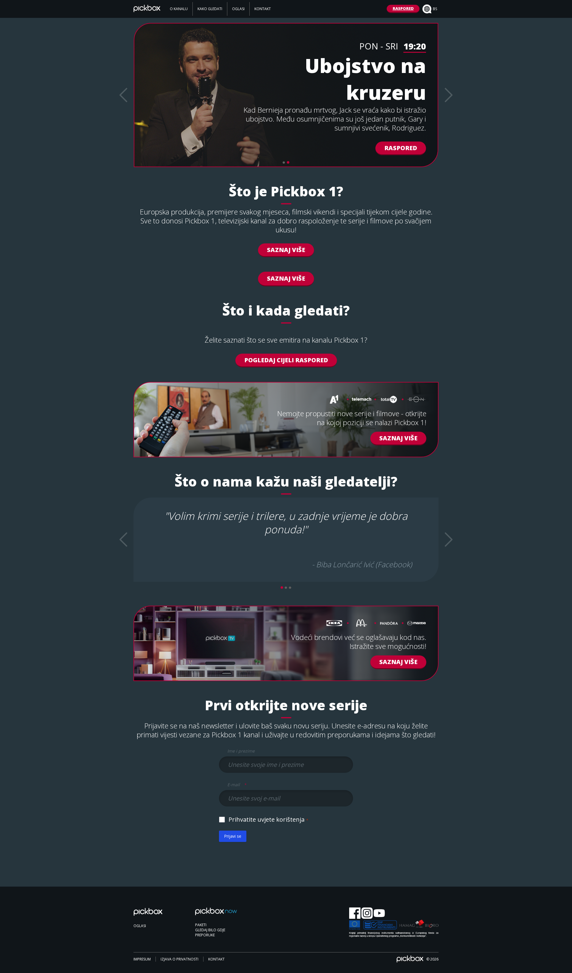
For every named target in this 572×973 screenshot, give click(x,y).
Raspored (400, 148)
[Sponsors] (394, 929)
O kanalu (179, 8)
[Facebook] (354, 913)
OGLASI (238, 8)
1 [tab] (283, 162)
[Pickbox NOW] (216, 914)
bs (435, 8)
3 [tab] (290, 587)
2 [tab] (288, 162)
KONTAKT (262, 8)
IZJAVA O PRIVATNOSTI (179, 959)
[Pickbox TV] (154, 915)
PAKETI (200, 924)
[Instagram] (367, 913)
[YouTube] (379, 913)
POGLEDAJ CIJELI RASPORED (286, 360)
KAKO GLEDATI (210, 8)
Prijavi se (232, 836)
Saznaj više (398, 662)
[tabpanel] (286, 95)
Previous (123, 95)
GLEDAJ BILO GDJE (210, 929)
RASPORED (403, 8)
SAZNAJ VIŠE (286, 278)
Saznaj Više (286, 250)
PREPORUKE (205, 935)
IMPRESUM (142, 959)
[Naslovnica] (146, 10)
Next (448, 95)
